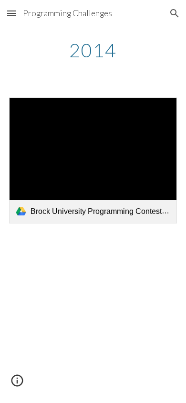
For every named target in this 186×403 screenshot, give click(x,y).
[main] (93, 50)
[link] (93, 160)
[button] (11, 13)
